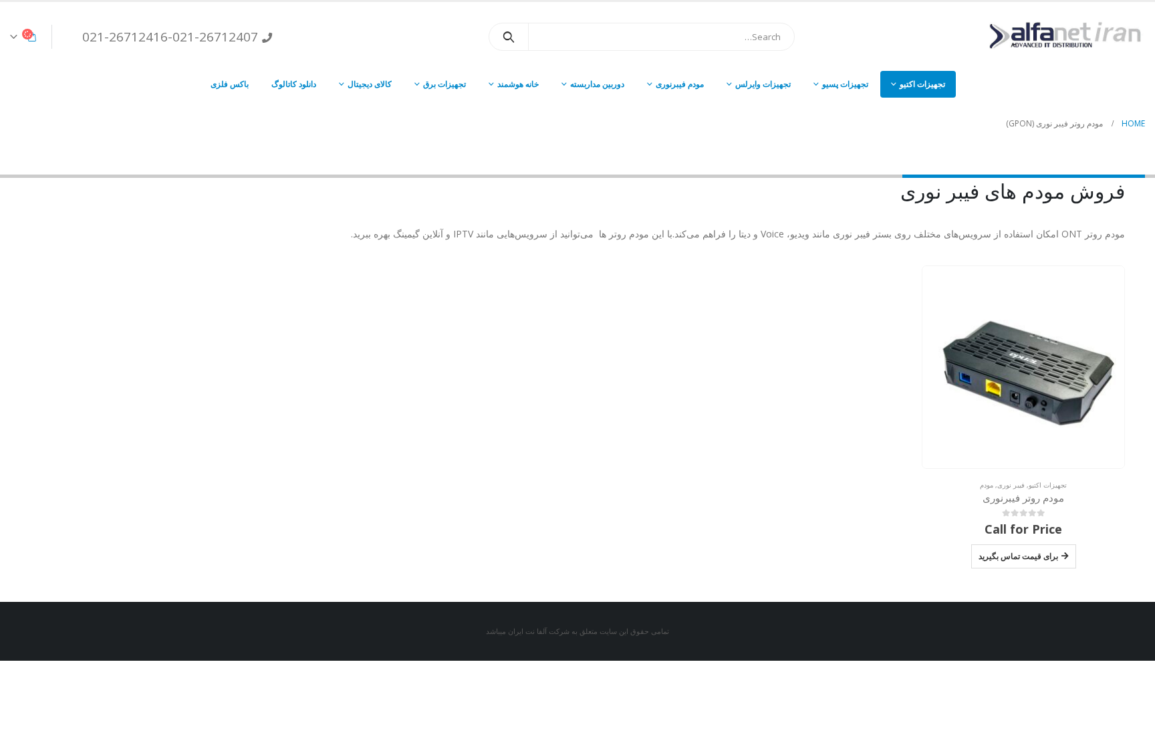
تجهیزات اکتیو (922, 84)
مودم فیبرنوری (680, 84)
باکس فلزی (230, 84)
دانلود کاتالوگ (293, 84)
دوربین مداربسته (597, 84)
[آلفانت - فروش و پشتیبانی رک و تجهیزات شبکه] (1061, 36)
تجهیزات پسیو (845, 84)
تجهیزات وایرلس (763, 84)
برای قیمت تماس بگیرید (1018, 556)
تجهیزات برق (444, 84)
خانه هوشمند (518, 84)
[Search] (509, 36)
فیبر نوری (1011, 485)
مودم (986, 485)
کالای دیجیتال (370, 84)
